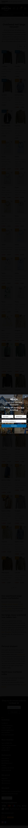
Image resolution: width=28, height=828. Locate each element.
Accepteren (14, 416)
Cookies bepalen (14, 420)
